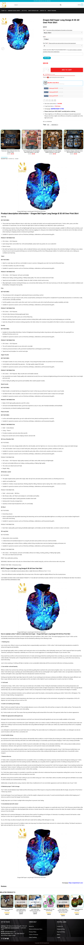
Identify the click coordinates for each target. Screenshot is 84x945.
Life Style (24, 10)
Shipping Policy (61, 929)
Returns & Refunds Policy (35, 929)
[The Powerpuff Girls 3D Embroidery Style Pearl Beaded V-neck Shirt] (31, 139)
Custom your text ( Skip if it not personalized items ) (55, 50)
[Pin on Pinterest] (52, 100)
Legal (58, 937)
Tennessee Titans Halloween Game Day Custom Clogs (10, 151)
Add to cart (67, 70)
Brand (16, 158)
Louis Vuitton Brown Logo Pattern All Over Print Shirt (21, 911)
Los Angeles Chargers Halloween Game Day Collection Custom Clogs (73, 151)
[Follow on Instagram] (4, 938)
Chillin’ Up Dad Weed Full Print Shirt (77, 910)
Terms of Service (33, 935)
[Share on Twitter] (47, 100)
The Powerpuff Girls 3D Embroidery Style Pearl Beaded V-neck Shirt (31, 151)
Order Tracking (52, 10)
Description (4, 158)
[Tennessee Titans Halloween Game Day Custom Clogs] (10, 139)
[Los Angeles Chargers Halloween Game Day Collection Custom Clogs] (73, 139)
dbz (48, 124)
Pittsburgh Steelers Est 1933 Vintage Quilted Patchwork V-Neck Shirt (52, 151)
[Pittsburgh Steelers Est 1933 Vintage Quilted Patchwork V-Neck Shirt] (52, 139)
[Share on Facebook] (44, 100)
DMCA (58, 935)
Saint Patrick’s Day (33, 10)
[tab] (4, 158)
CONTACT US (43, 10)
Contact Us (60, 926)
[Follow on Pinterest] (8, 938)
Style (44, 37)
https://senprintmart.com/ (76, 883)
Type (44, 30)
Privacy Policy (32, 932)
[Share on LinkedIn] (55, 100)
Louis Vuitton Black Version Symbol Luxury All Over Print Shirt (63, 911)
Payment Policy (61, 932)
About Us (31, 926)
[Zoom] (2, 48)
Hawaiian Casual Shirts (14, 10)
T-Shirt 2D (3, 10)
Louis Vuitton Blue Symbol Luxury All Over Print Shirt (35, 911)
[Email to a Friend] (49, 100)
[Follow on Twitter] (6, 938)
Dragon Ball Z (55, 124)
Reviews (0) (11, 158)
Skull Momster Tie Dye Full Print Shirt (49, 910)
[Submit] (60, 5)
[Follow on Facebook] (2, 938)
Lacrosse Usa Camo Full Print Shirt (7, 910)
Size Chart (45, 43)
